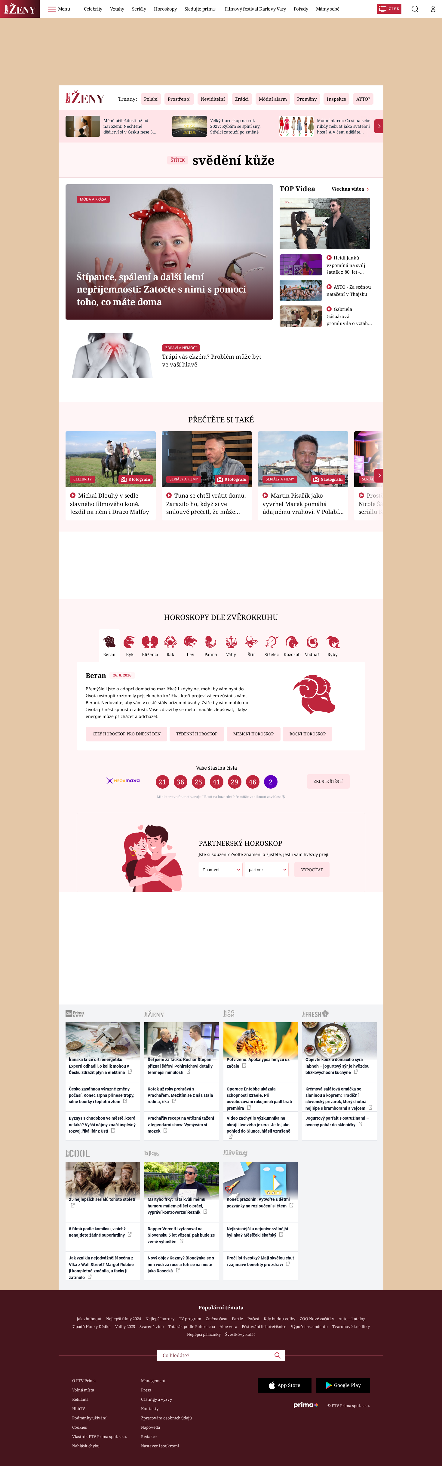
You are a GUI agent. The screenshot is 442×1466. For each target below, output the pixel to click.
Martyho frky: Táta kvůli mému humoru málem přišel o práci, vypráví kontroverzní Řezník (176, 1206)
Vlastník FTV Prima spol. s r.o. (99, 1436)
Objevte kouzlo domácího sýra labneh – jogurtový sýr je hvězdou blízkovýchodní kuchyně (337, 1066)
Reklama (80, 1399)
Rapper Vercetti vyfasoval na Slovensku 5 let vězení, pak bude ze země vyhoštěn (181, 1235)
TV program (190, 1318)
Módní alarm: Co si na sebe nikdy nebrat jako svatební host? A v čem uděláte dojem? (343, 129)
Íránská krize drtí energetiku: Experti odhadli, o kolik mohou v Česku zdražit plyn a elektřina (99, 1066)
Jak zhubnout (89, 1318)
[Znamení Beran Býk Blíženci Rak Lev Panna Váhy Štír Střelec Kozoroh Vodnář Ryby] (221, 869)
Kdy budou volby (279, 1318)
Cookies (79, 1427)
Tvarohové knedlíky (351, 1326)
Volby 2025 (125, 1326)
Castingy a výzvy (156, 1399)
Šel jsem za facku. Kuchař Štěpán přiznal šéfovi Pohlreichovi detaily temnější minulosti (180, 1066)
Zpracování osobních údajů (166, 1418)
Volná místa (83, 1390)
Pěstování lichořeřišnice (264, 1326)
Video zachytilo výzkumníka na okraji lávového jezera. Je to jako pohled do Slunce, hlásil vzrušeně (258, 1124)
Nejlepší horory (160, 1318)
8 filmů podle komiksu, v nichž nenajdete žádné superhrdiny (97, 1232)
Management (153, 1380)
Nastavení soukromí (160, 1446)
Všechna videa (348, 189)
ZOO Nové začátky (317, 1318)
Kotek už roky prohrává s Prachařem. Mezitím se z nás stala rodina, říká (180, 1095)
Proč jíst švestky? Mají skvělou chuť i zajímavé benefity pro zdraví (260, 1261)
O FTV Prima (84, 1380)
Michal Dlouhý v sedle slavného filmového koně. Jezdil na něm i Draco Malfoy (109, 504)
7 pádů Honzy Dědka (91, 1326)
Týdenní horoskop (196, 734)
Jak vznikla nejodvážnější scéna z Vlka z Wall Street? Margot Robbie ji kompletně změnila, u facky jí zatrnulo (101, 1268)
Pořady (301, 9)
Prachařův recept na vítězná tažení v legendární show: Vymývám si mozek (181, 1124)
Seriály (139, 9)
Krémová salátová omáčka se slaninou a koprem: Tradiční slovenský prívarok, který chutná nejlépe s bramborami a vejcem (336, 1099)
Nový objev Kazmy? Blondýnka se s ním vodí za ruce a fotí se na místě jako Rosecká (181, 1264)
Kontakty (149, 1408)
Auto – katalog (352, 1318)
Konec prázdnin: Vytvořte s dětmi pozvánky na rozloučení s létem (258, 1202)
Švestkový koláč (240, 1334)
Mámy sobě (327, 9)
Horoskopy (165, 9)
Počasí (253, 1318)
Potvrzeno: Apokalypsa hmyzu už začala (258, 1062)
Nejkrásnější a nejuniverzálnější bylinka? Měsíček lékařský (257, 1232)
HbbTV (78, 1408)
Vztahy (117, 9)
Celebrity (93, 9)
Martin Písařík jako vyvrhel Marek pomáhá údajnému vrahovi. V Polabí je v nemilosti (300, 507)
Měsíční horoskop (253, 734)
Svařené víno (152, 1326)
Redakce (149, 1436)
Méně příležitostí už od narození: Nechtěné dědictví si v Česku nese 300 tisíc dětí (130, 129)
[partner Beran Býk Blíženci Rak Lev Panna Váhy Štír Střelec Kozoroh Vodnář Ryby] (267, 869)
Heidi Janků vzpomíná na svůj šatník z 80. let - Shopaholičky (346, 268)
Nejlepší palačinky (204, 1334)
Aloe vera (228, 1326)
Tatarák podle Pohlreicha (191, 1326)
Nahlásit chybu (86, 1446)
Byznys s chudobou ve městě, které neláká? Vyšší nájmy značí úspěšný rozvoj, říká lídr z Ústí (102, 1124)
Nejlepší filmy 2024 (123, 1318)
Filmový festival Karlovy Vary (255, 9)
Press (146, 1390)
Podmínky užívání (89, 1418)
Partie (237, 1318)
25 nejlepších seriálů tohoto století (102, 1199)
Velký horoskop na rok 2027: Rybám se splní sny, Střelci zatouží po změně (235, 126)
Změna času (216, 1318)
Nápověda (150, 1427)
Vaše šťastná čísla (216, 767)
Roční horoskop (308, 734)
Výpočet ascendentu (309, 1326)
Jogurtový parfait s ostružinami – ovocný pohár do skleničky (337, 1121)
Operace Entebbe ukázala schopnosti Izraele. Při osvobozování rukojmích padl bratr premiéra (260, 1099)
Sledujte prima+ (201, 9)
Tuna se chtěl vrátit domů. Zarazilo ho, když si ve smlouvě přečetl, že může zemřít (206, 507)
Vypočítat (312, 870)
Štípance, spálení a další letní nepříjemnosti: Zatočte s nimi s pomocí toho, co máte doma (161, 289)
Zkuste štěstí (328, 781)
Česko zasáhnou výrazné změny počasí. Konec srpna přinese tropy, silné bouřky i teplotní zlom (101, 1095)
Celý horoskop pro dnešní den (127, 734)
